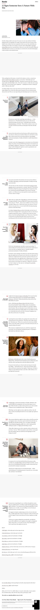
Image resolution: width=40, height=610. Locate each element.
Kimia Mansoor (24, 199)
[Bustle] (4, 1)
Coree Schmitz (32, 136)
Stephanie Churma (17, 210)
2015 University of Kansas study (18, 303)
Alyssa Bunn (16, 181)
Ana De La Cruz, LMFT (6, 585)
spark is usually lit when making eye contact (10, 79)
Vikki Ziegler (11, 81)
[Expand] (35, 600)
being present (21, 142)
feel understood (17, 246)
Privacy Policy (21, 607)
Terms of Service (16, 607)
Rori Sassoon (11, 359)
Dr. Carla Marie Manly (17, 462)
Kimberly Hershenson (6, 549)
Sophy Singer (12, 402)
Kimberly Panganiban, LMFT (17, 424)
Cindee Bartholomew (12, 123)
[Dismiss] (38, 600)
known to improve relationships (22, 295)
